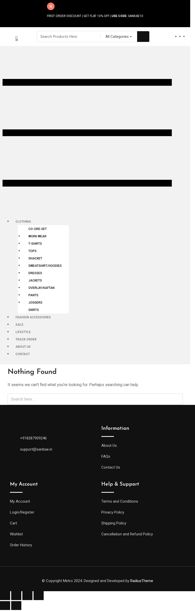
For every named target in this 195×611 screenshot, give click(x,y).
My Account (20, 501)
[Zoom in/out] (39, 595)
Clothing (23, 221)
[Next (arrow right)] (16, 605)
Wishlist (16, 534)
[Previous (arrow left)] (5, 605)
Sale (19, 324)
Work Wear (37, 236)
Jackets (35, 280)
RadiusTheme (141, 581)
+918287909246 (33, 438)
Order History (21, 545)
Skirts (33, 310)
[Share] (16, 595)
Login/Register (22, 512)
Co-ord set (37, 229)
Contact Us (110, 467)
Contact (22, 354)
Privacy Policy (112, 512)
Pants (33, 295)
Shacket (35, 258)
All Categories (117, 36)
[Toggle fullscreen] (27, 595)
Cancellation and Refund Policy (127, 534)
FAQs (105, 456)
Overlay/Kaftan (41, 288)
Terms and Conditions (119, 501)
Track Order (26, 339)
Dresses (35, 273)
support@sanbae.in (36, 449)
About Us (23, 347)
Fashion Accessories (33, 317)
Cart (13, 523)
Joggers (35, 302)
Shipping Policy (113, 523)
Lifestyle (23, 332)
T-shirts (35, 243)
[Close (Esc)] (5, 595)
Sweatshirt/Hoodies (45, 266)
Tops (32, 251)
